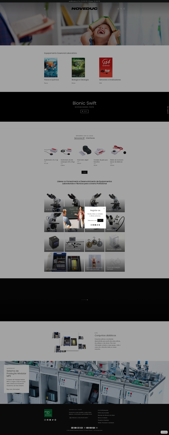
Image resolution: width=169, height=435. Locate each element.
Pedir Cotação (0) (168, 110)
